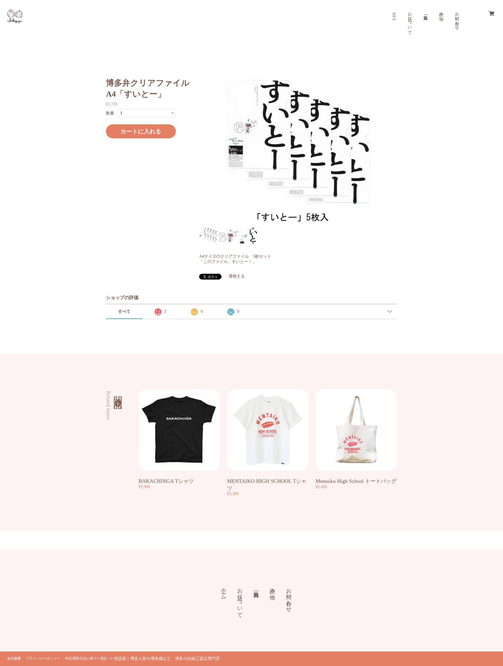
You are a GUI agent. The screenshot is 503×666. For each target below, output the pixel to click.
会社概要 (14, 658)
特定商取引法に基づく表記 (86, 658)
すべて (124, 311)
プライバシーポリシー (43, 658)
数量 (110, 113)
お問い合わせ (457, 18)
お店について (410, 21)
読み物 (441, 11)
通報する (237, 276)
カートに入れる (141, 131)
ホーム (394, 14)
